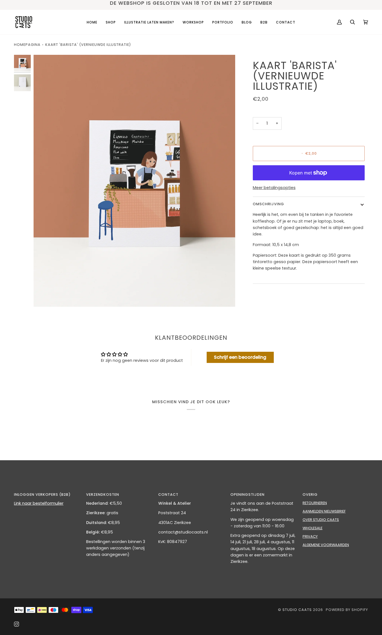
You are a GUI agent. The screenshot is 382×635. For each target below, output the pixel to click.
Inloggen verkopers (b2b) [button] (42, 494)
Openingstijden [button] (247, 494)
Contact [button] (168, 494)
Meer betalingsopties (274, 187)
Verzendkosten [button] (102, 494)
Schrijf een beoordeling (240, 357)
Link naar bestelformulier (38, 503)
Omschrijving (268, 204)
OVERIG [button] (310, 494)
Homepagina (27, 44)
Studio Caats (297, 609)
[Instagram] (16, 624)
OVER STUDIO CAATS (321, 519)
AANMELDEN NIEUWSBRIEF (324, 511)
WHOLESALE (312, 528)
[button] (111, 22)
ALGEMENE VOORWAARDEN (326, 544)
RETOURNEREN (315, 503)
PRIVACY (310, 536)
